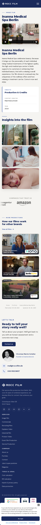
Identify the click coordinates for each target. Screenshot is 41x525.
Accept (20, 519)
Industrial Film (6, 433)
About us (5, 452)
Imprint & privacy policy (10, 483)
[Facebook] (29, 409)
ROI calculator (6, 479)
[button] (39, 505)
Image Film (5, 418)
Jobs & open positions (9, 463)
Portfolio (14, 305)
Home (8, 305)
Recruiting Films (7, 425)
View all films (7, 229)
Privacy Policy (23, 522)
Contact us (9, 344)
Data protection (7, 486)
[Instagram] (4, 409)
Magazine (5, 467)
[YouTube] (14, 409)
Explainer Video (7, 429)
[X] (24, 409)
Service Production (8, 444)
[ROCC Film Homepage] (9, 3)
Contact (5, 460)
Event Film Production (9, 440)
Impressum (32, 522)
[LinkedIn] (19, 409)
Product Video (7, 437)
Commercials (6, 422)
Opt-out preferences (12, 522)
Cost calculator (7, 475)
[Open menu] (38, 3)
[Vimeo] (9, 409)
